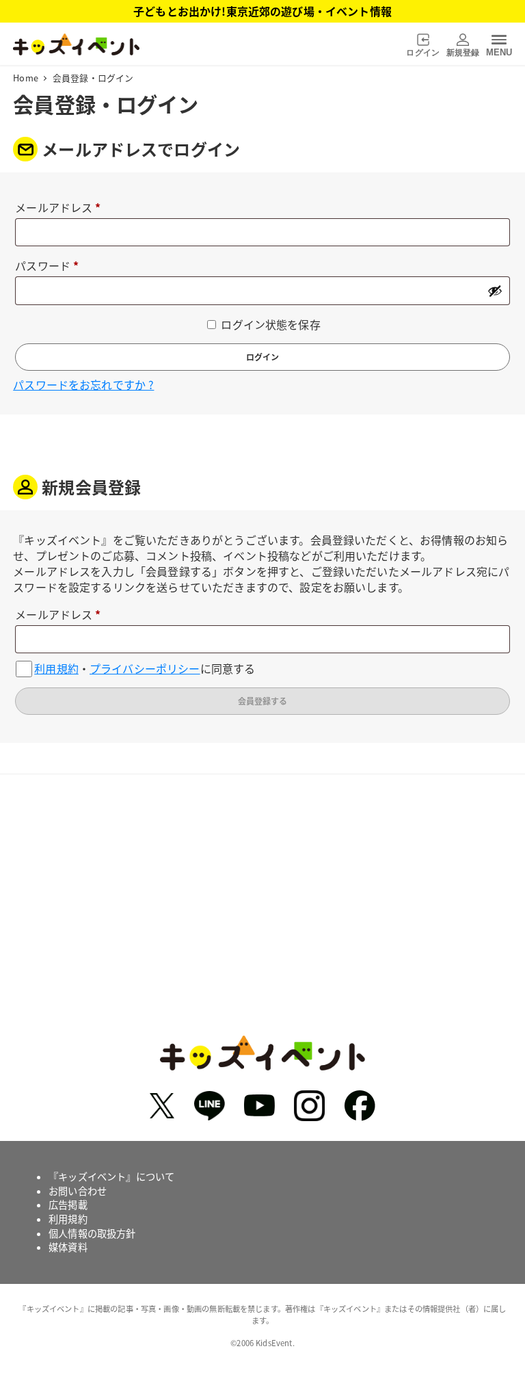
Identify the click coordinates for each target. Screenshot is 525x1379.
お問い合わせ (78, 1191)
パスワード (52, 266)
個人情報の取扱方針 (92, 1233)
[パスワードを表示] (494, 290)
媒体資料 (68, 1247)
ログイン (262, 357)
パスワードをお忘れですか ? (83, 384)
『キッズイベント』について (111, 1176)
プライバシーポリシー (145, 669)
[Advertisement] (262, 920)
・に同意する (144, 669)
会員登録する (262, 701)
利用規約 (56, 669)
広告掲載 (68, 1204)
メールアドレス (63, 208)
